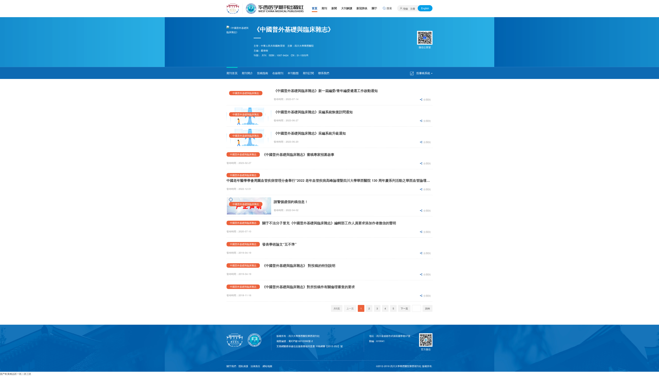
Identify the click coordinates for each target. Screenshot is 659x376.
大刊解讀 (346, 8)
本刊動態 (293, 73)
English (425, 8)
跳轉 (427, 308)
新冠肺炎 (361, 8)
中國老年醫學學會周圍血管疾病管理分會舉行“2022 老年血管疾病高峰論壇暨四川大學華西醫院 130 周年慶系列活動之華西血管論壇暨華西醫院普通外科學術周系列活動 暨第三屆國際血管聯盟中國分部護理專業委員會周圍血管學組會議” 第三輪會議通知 (329, 180)
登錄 (405, 8)
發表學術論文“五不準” (279, 244)
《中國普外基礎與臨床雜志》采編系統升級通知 (310, 133)
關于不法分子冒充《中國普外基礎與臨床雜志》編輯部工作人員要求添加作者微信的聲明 (329, 222)
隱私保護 (243, 366)
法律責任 (255, 366)
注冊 (412, 8)
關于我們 (231, 366)
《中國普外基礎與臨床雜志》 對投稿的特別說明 (298, 265)
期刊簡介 (247, 73)
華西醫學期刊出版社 (265, 8)
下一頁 (404, 308)
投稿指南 (262, 73)
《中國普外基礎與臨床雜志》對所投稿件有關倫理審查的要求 (308, 286)
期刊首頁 (232, 73)
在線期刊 (277, 73)
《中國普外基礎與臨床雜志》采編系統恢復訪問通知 (313, 111)
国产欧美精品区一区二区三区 (15, 373)
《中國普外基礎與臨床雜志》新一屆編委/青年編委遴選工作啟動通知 (326, 90)
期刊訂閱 (308, 73)
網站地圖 (267, 366)
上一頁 (350, 308)
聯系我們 (323, 73)
